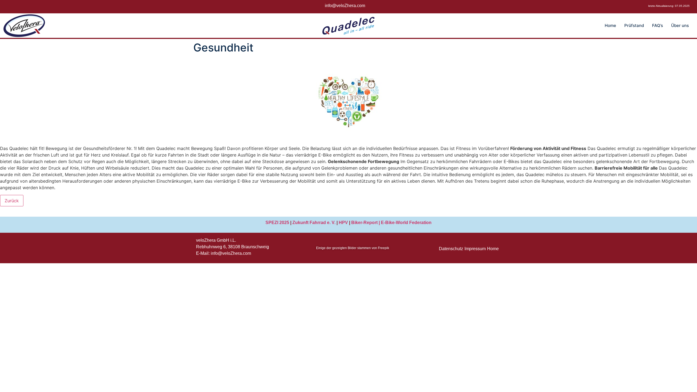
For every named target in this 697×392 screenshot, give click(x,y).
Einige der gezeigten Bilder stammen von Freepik (352, 248)
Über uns (680, 25)
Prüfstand (634, 25)
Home (610, 25)
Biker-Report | (366, 222)
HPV (343, 222)
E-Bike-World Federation (406, 222)
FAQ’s (657, 25)
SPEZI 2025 (277, 222)
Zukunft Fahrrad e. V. (313, 222)
